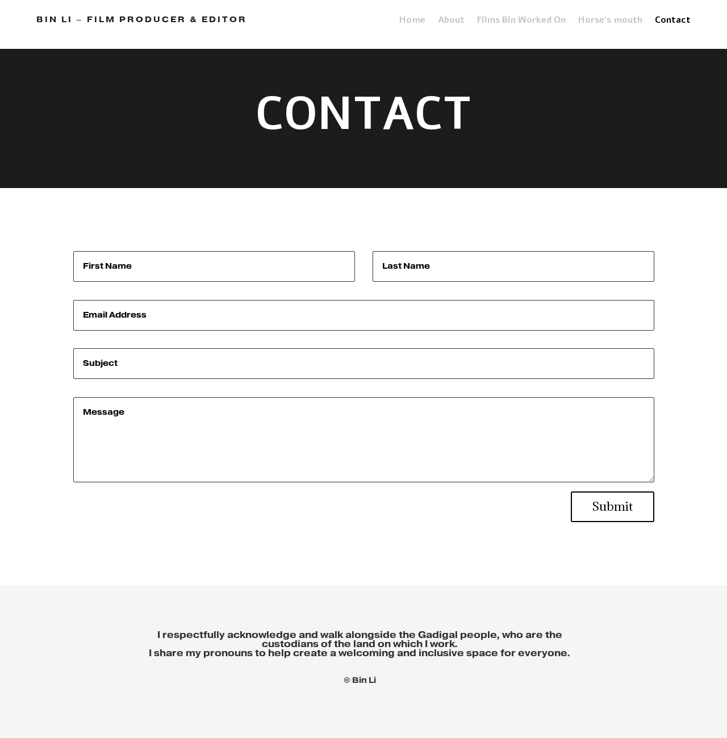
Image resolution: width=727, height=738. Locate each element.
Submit (612, 506)
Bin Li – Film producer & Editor (141, 20)
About (451, 21)
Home (412, 21)
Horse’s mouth (610, 21)
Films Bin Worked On (521, 21)
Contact (673, 21)
